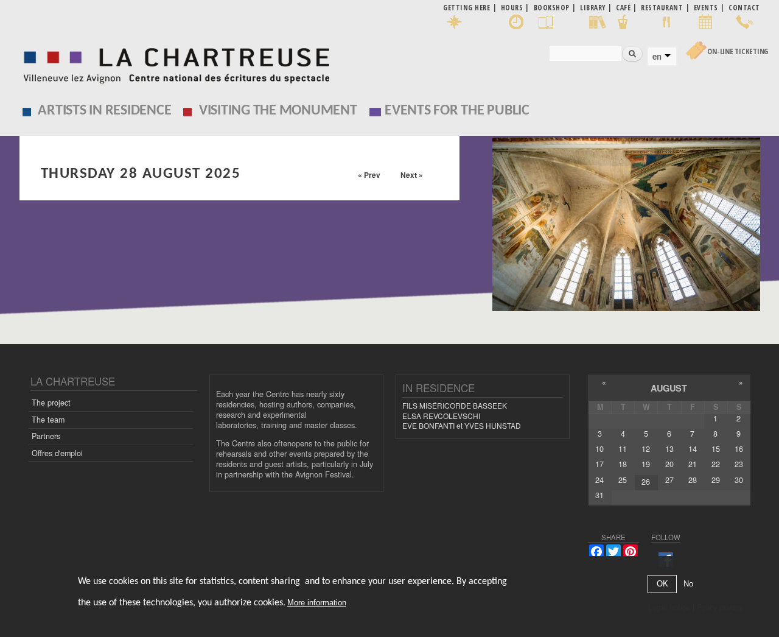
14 (692, 448)
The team (48, 419)
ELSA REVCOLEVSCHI (441, 415)
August (669, 388)
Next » (411, 174)
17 (599, 464)
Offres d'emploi (57, 453)
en (657, 56)
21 (692, 464)
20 (669, 464)
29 (715, 479)
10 (599, 448)
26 (645, 481)
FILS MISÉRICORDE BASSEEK (454, 405)
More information (316, 603)
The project (51, 402)
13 (669, 448)
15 (715, 448)
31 (599, 495)
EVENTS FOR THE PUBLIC (457, 111)
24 (599, 479)
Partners (46, 436)
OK (662, 584)
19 (645, 464)
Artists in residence (104, 111)
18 (622, 464)
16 (739, 448)
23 (739, 464)
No (688, 584)
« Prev (369, 174)
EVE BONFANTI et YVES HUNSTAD (461, 425)
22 (715, 464)
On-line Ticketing (737, 51)
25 (622, 479)
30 (739, 479)
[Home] (173, 62)
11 (622, 448)
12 (645, 448)
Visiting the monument (278, 111)
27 (669, 479)
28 (692, 479)
